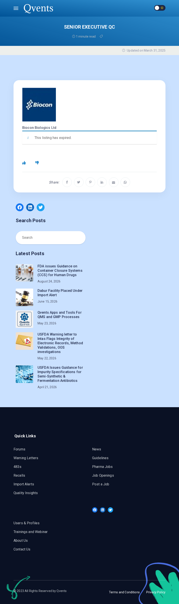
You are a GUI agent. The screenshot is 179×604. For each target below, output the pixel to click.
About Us (21, 540)
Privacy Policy (155, 592)
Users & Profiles (27, 523)
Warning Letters (26, 458)
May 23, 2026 (47, 323)
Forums (19, 449)
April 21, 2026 (47, 387)
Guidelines (100, 458)
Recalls (19, 475)
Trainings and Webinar (31, 532)
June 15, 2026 (47, 301)
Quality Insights (26, 493)
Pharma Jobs (102, 467)
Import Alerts (24, 484)
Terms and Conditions (124, 592)
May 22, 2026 (47, 358)
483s (18, 467)
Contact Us (22, 549)
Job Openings (103, 475)
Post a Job (100, 484)
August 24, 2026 (49, 281)
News (96, 449)
